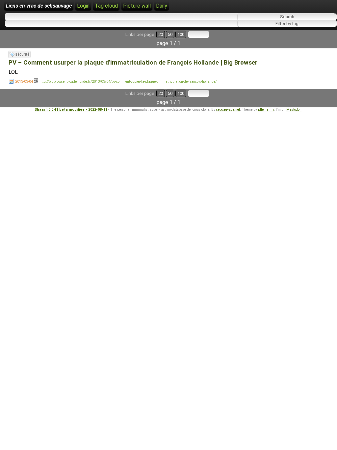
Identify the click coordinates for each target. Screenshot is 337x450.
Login (83, 6)
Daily (161, 6)
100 (180, 34)
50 (170, 34)
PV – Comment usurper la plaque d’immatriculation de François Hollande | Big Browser (133, 62)
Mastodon (293, 109)
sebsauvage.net (228, 109)
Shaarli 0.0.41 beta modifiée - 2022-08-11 (71, 109)
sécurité (22, 54)
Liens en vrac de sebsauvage (39, 6)
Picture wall (137, 6)
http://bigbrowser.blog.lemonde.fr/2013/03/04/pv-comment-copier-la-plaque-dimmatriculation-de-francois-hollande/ (128, 81)
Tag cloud (106, 6)
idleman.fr (266, 109)
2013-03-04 (24, 81)
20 (160, 34)
